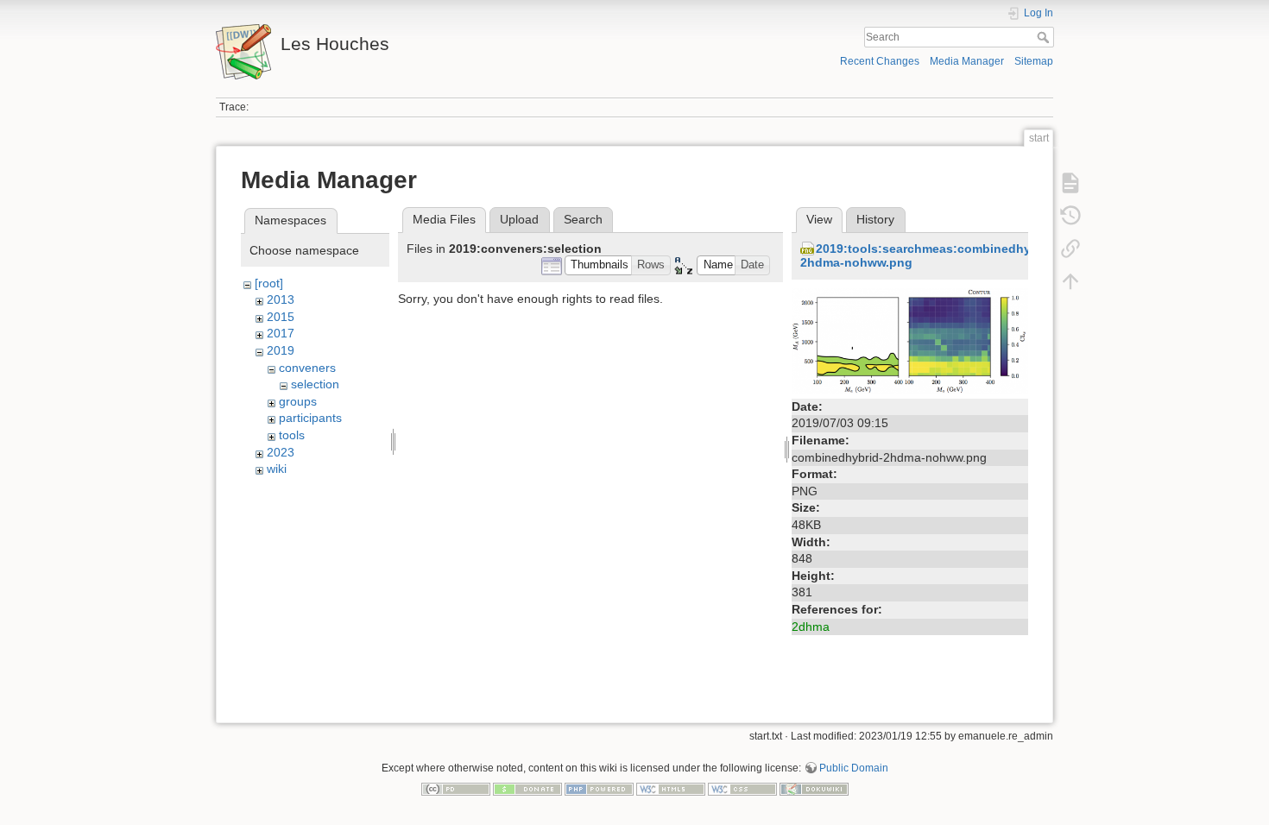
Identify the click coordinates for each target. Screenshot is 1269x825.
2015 (280, 317)
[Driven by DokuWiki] (814, 788)
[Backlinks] (1070, 248)
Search (1045, 37)
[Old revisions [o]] (1070, 215)
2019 (280, 350)
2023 (280, 452)
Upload (519, 219)
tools (292, 435)
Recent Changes (879, 61)
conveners (307, 368)
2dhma (811, 626)
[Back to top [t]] (1070, 281)
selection (315, 384)
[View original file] (910, 340)
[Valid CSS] (742, 788)
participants (310, 418)
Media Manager (967, 61)
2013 (280, 299)
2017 (280, 333)
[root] (269, 283)
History (875, 219)
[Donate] (527, 788)
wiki (277, 468)
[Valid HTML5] (670, 788)
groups (298, 401)
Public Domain (853, 768)
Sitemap (1033, 61)
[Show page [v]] (1070, 183)
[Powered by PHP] (599, 788)
